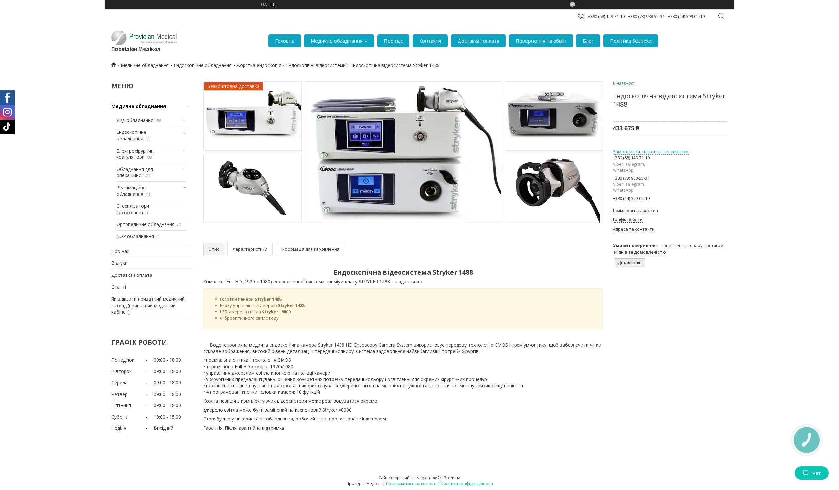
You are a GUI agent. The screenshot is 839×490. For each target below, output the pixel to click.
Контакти (430, 40)
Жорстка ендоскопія (258, 65)
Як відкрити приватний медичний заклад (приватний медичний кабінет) (148, 305)
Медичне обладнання (336, 40)
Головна (284, 40)
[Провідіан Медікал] (144, 37)
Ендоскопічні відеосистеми (316, 65)
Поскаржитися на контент (411, 483)
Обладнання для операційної (134, 172)
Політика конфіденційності (467, 483)
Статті (118, 287)
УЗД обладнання (134, 120)
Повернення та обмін (541, 40)
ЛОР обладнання (135, 236)
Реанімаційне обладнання (131, 190)
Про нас (393, 40)
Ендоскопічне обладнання (203, 65)
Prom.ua (452, 477)
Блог (588, 40)
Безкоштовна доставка (635, 210)
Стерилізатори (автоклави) (132, 209)
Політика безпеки (631, 40)
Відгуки (119, 263)
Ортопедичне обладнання (145, 224)
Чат (816, 473)
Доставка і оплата (478, 40)
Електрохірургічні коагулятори (135, 154)
